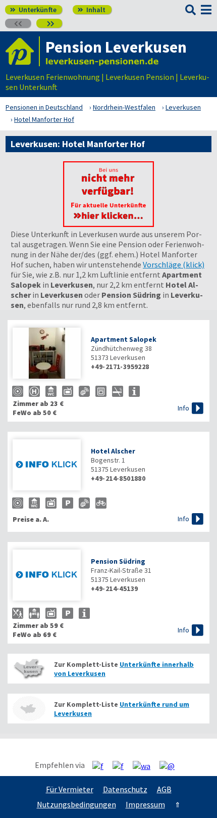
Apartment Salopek (123, 339)
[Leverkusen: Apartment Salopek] (47, 354)
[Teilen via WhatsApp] (145, 765)
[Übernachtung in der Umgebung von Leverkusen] (29, 708)
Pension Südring (118, 561)
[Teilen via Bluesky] (122, 765)
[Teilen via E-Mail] (170, 765)
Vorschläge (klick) (173, 264)
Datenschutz (125, 789)
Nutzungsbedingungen (76, 804)
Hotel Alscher (113, 451)
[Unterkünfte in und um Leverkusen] (108, 224)
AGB (164, 789)
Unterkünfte (33, 9)
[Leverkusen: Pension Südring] (47, 576)
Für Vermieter (69, 789)
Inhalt (91, 9)
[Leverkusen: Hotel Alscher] (47, 465)
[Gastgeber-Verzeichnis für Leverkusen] (23, 51)
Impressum (145, 804)
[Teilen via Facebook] (101, 765)
